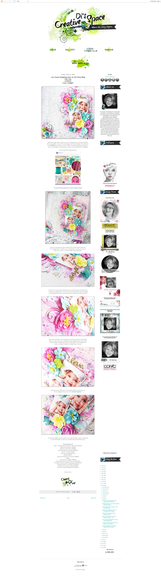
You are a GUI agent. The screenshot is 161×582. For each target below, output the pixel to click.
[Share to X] (76, 492)
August (104, 495)
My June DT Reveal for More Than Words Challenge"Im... (110, 523)
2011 (102, 547)
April (103, 531)
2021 (102, 475)
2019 (102, 479)
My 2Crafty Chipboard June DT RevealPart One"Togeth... (109, 511)
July (103, 497)
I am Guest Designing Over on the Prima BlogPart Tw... (110, 520)
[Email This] (73, 492)
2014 (102, 541)
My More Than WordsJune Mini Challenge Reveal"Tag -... (109, 501)
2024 (102, 469)
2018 (102, 481)
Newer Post (42, 498)
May (103, 529)
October (104, 491)
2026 (102, 465)
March (104, 533)
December (105, 487)
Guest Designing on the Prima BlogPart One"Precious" (109, 526)
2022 (102, 473)
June (103, 498)
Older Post (93, 498)
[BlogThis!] (74, 492)
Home (68, 498)
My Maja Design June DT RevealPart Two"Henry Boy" (110, 504)
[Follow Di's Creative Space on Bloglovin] (110, 181)
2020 (102, 477)
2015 (102, 539)
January (104, 537)
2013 (102, 543)
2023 (102, 471)
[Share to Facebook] (77, 492)
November (105, 489)
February (104, 535)
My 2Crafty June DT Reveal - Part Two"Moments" (109, 507)
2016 (102, 485)
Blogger (83, 569)
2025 (102, 467)
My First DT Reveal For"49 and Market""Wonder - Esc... (109, 517)
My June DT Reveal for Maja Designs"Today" (108, 514)
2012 (102, 545)
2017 (102, 483)
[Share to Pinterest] (79, 492)
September (105, 493)
